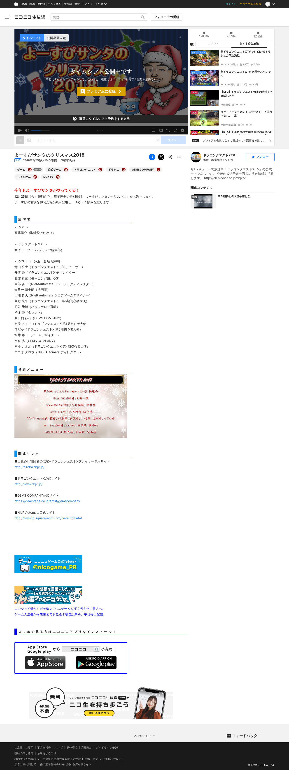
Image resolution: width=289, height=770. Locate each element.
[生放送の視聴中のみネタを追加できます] (20, 140)
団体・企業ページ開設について (103, 758)
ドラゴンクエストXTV (219, 155)
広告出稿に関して (25, 764)
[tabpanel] (231, 91)
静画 (32, 4)
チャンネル (54, 4)
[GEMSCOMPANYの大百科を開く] (158, 169)
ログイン (230, 4)
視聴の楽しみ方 (23, 753)
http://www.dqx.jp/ (28, 484)
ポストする (161, 157)
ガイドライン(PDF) (107, 747)
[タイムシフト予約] (152, 157)
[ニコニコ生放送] (29, 17)
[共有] (170, 157)
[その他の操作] (179, 157)
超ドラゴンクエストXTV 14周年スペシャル (246, 73)
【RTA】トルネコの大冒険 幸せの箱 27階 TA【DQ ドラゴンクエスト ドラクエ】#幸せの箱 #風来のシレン (246, 134)
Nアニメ (87, 4)
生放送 (41, 4)
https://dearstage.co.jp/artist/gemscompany (47, 501)
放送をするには (46, 753)
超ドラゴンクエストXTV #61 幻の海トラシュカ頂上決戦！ (246, 53)
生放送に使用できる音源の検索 (62, 758)
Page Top (144, 736)
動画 (24, 4)
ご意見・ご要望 (23, 747)
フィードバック (244, 735)
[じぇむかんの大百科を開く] (35, 177)
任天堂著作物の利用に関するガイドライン (65, 764)
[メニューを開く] (7, 17)
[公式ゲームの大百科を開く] (66, 169)
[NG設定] (191, 44)
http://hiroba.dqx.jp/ (29, 467)
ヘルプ (59, 747)
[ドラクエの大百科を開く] (124, 169)
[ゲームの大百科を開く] (30, 169)
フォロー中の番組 (166, 17)
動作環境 (72, 747)
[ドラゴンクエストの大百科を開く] (100, 169)
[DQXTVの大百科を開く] (58, 177)
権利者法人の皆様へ (26, 758)
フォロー (262, 157)
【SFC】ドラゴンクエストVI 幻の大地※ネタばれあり (246, 93)
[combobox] (99, 17)
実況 (77, 4)
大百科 (68, 4)
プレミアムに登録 (101, 91)
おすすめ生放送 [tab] (249, 43)
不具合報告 (44, 747)
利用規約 (86, 747)
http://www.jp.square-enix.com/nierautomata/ (48, 518)
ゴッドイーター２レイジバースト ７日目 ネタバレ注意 (247, 113)
